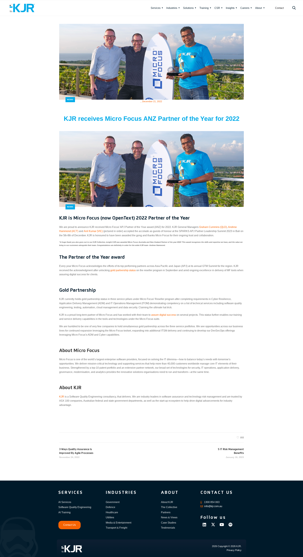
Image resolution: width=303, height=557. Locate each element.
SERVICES (70, 492)
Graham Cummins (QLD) (213, 227)
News (70, 100)
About (258, 8)
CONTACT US (216, 492)
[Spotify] (230, 524)
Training (204, 8)
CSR (217, 8)
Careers (244, 8)
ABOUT (169, 492)
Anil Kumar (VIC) (93, 231)
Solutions (188, 8)
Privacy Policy (234, 550)
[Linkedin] (204, 524)
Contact (279, 8)
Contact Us (69, 525)
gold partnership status (123, 270)
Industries (171, 8)
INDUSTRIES (121, 492)
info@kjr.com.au (213, 506)
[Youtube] (222, 524)
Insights (230, 8)
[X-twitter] (213, 524)
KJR (61, 396)
